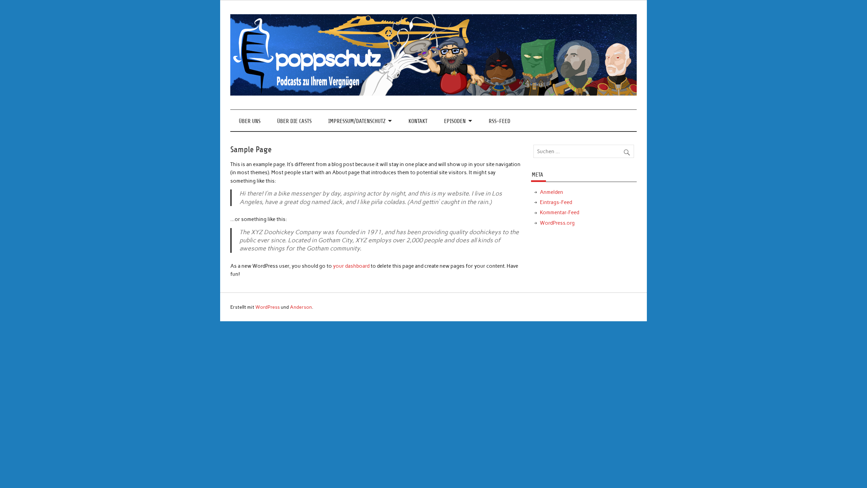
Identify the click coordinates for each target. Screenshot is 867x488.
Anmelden (551, 192)
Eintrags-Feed (556, 202)
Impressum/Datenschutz (356, 121)
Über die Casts (294, 121)
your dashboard (351, 266)
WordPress (267, 307)
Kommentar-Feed (559, 212)
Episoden (455, 121)
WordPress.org (557, 223)
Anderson (301, 307)
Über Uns (249, 121)
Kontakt (417, 121)
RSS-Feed (499, 121)
